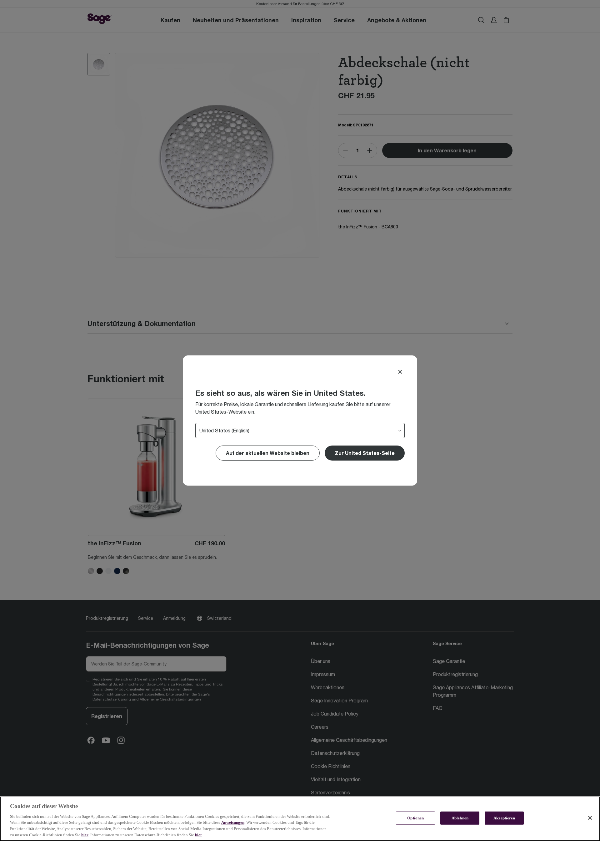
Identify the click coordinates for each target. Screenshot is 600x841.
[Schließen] (590, 818)
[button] (365, 453)
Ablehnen (460, 818)
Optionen (415, 818)
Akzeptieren (504, 818)
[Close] (400, 371)
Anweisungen (232, 822)
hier (84, 834)
